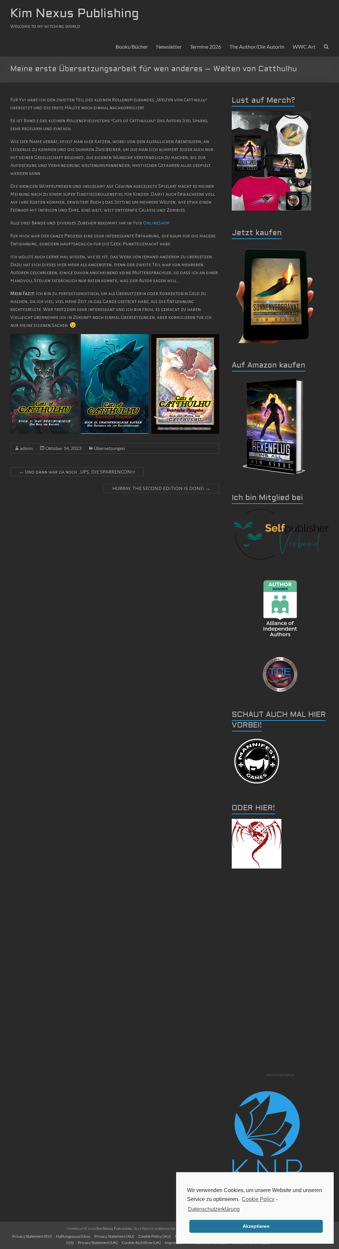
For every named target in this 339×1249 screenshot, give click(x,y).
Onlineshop (156, 222)
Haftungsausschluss (73, 1236)
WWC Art (304, 46)
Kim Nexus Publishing (74, 14)
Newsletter (169, 46)
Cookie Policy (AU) (154, 1236)
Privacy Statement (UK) (98, 1242)
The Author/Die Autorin (256, 46)
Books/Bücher (132, 46)
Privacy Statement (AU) (114, 1236)
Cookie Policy (258, 1199)
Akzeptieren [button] (256, 1226)
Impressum (174, 1242)
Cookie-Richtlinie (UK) (141, 1242)
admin (26, 448)
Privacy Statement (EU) (32, 1236)
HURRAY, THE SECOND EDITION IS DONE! (161, 488)
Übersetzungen (109, 448)
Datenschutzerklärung (214, 1209)
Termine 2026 (205, 46)
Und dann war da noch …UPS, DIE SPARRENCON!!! (77, 472)
